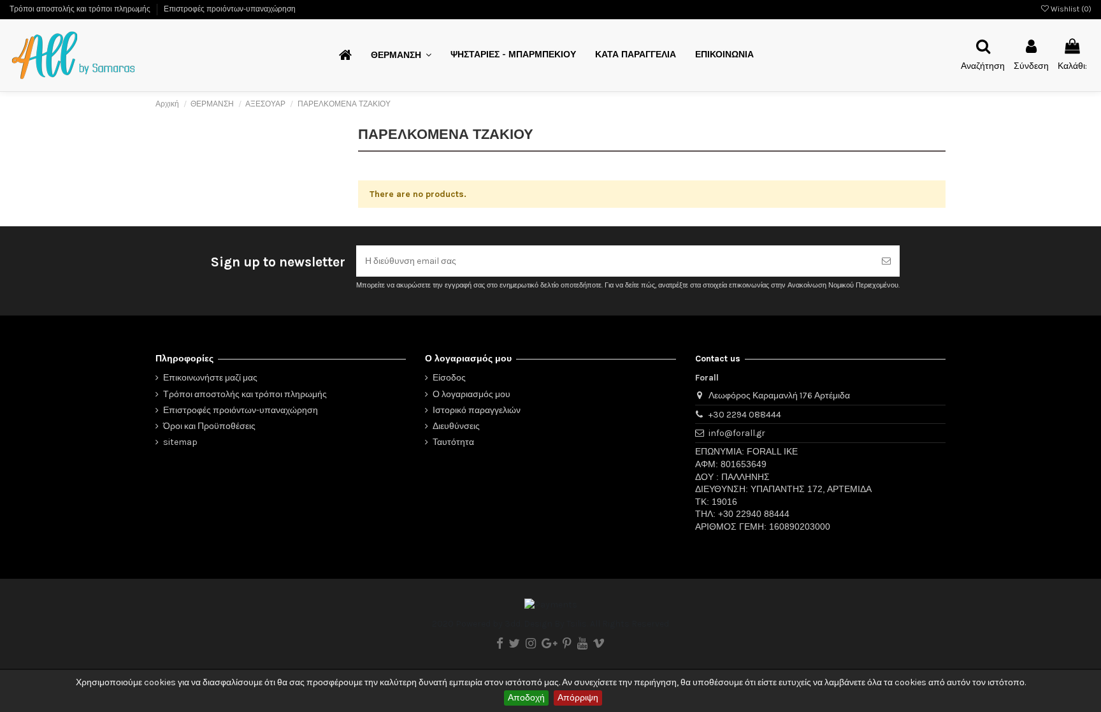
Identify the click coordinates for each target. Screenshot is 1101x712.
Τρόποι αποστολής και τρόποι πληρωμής (81, 8)
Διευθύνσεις (456, 426)
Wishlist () (1070, 8)
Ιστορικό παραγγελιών (477, 410)
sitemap (180, 442)
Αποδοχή (526, 697)
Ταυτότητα (453, 442)
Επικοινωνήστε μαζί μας (210, 377)
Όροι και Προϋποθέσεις (209, 426)
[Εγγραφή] (886, 261)
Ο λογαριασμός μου (471, 394)
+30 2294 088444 (745, 414)
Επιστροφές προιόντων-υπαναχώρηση (230, 8)
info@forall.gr (737, 433)
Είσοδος (449, 377)
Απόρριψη (578, 697)
